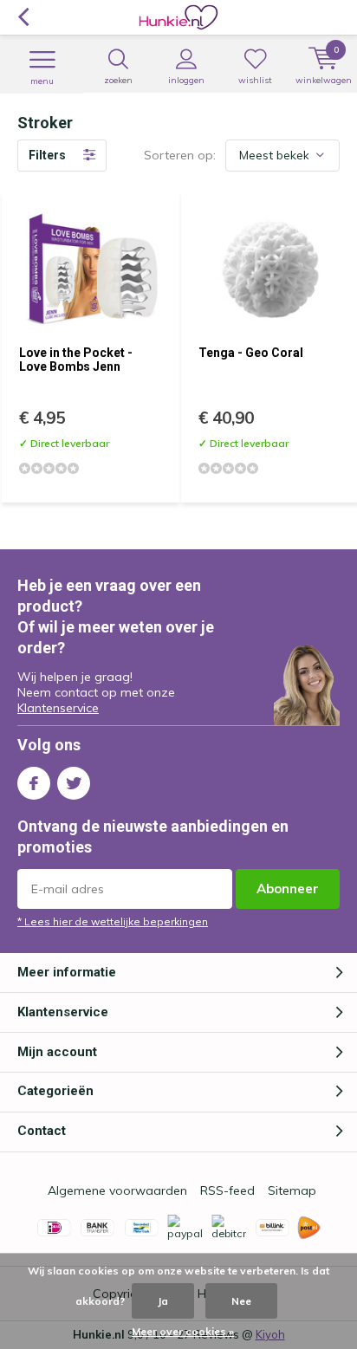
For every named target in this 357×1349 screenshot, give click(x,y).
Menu (42, 81)
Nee (241, 1300)
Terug (23, 17)
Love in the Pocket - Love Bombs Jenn (76, 359)
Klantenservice (58, 708)
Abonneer (287, 888)
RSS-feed (227, 1190)
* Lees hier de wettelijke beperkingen (112, 921)
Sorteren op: (180, 155)
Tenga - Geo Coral (250, 353)
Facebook (33, 783)
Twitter (73, 783)
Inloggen (186, 80)
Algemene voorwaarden (117, 1190)
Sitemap (292, 1190)
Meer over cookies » (183, 1331)
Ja (163, 1300)
